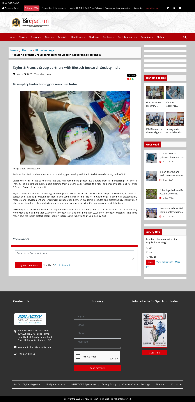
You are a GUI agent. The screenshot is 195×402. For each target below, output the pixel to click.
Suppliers (146, 37)
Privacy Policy (109, 384)
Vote (150, 262)
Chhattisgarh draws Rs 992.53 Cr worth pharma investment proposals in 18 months (172, 191)
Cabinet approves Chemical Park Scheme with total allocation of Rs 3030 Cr (174, 104)
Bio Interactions (126, 37)
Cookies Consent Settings (136, 384)
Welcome (11, 8)
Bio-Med (107, 37)
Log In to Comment (28, 265)
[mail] (128, 79)
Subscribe (138, 8)
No (150, 252)
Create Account (62, 265)
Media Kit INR (75, 8)
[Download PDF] (130, 79)
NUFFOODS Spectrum (83, 384)
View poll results (164, 261)
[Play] (133, 79)
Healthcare (77, 37)
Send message (97, 367)
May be (152, 256)
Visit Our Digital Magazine (26, 384)
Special (62, 37)
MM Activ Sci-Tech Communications (97, 398)
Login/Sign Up (152, 8)
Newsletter (47, 8)
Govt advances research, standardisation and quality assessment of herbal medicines (154, 104)
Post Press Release (93, 8)
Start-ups (94, 37)
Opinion (49, 37)
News (22, 37)
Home (12, 37)
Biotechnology (44, 50)
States (160, 37)
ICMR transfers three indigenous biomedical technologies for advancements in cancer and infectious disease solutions (155, 130)
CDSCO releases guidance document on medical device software (172, 155)
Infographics (60, 8)
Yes (150, 247)
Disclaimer (176, 384)
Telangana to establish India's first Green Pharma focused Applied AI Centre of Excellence (174, 130)
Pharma (35, 37)
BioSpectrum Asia (55, 384)
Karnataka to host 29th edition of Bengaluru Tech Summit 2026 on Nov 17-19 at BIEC (171, 210)
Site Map (160, 384)
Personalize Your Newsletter (117, 8)
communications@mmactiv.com (34, 347)
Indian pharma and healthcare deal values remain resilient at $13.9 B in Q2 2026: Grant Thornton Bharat (171, 173)
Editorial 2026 (32, 8)
